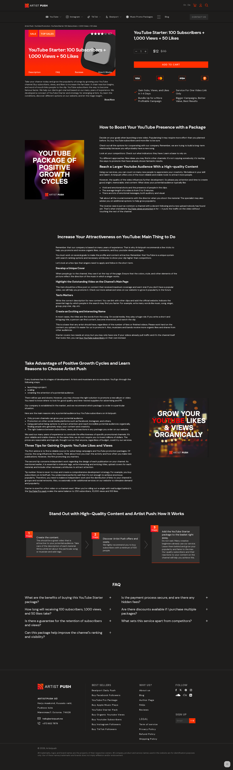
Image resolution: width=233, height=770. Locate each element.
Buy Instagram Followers (106, 724)
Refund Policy (147, 734)
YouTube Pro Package (105, 700)
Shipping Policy (148, 739)
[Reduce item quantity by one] (136, 51)
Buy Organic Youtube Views (108, 714)
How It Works (105, 72)
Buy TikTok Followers (104, 729)
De (189, 5)
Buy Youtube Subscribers (107, 719)
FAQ (58, 72)
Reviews (79, 72)
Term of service (148, 724)
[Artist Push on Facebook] (176, 690)
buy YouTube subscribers (92, 337)
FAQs (142, 705)
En (185, 5)
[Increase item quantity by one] (145, 51)
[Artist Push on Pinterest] (186, 690)
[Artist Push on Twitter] (180, 690)
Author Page (146, 700)
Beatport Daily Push (104, 690)
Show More (109, 99)
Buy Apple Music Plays (105, 705)
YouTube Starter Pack (105, 709)
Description (35, 72)
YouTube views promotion (140, 208)
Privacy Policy (147, 729)
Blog (141, 695)
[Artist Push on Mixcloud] (185, 695)
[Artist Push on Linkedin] (190, 695)
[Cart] (194, 5)
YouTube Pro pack (38, 491)
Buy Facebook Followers (106, 695)
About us (144, 690)
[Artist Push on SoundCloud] (178, 695)
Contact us (199, 17)
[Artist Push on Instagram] (191, 690)
